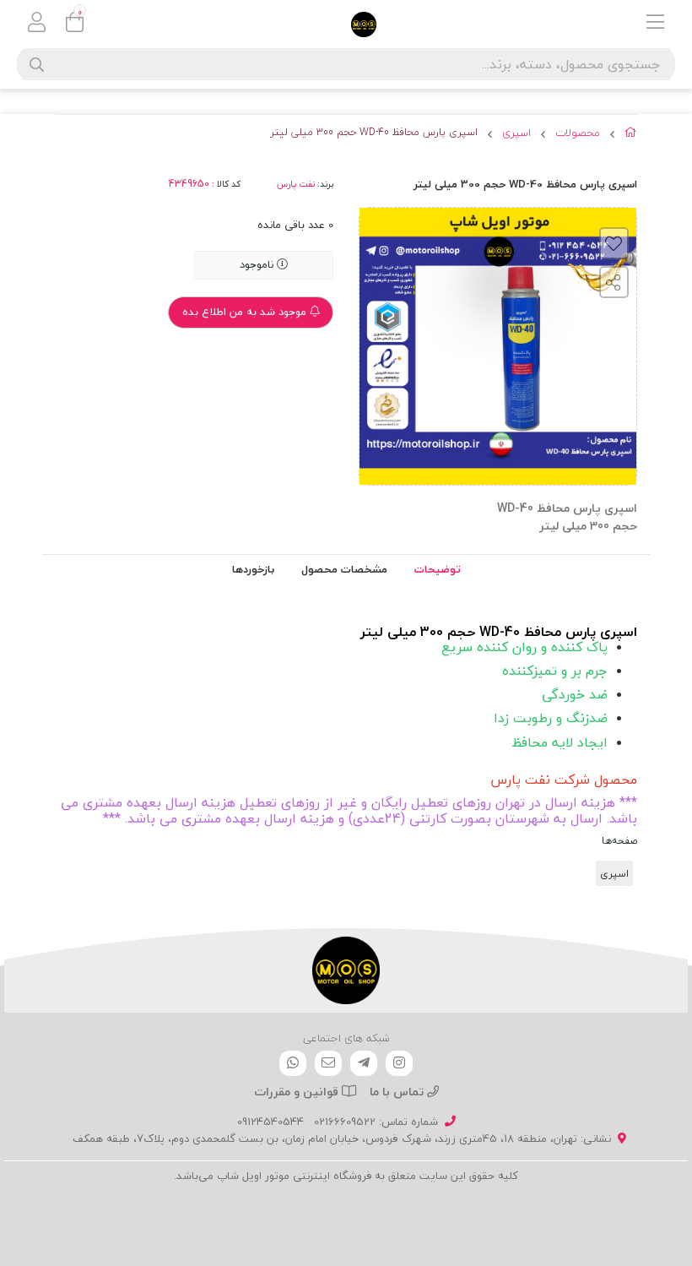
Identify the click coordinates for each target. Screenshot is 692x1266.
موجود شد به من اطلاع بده (246, 311)
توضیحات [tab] (437, 569)
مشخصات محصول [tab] (344, 569)
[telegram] (363, 1063)
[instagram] (399, 1063)
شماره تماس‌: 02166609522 (376, 1121)
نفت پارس (296, 184)
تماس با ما (398, 1091)
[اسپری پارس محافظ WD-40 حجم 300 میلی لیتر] (346, 970)
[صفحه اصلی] (630, 135)
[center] (36, 64)
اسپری (516, 133)
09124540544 (270, 1121)
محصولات (577, 133)
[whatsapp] (292, 1063)
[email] (328, 1063)
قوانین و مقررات (298, 1091)
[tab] (253, 570)
